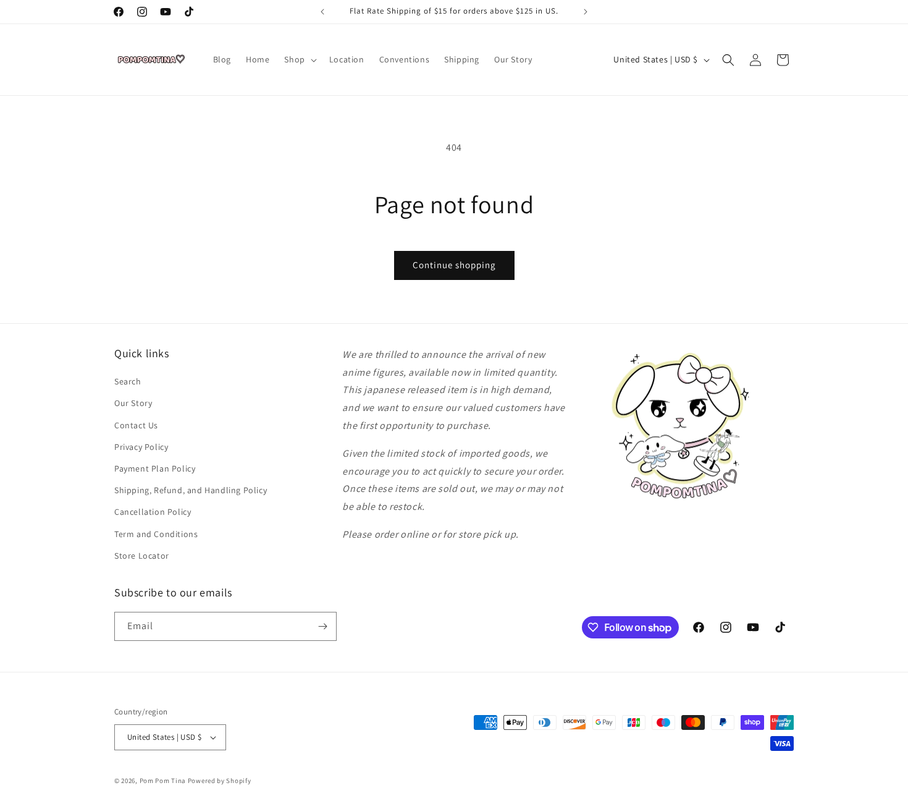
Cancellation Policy (152, 511)
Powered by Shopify (219, 780)
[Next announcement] (585, 11)
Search (127, 381)
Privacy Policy (141, 446)
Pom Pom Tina (163, 780)
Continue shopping (454, 265)
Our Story (133, 403)
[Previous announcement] (322, 11)
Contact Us (136, 425)
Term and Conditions (156, 534)
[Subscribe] (322, 626)
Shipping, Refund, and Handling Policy (190, 490)
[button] (299, 59)
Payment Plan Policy (154, 468)
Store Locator (141, 555)
